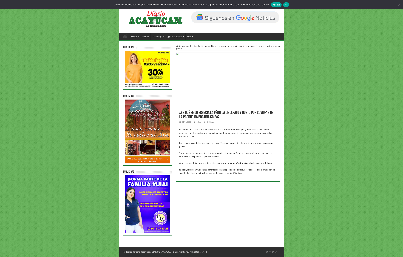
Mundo (134, 36)
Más (189, 36)
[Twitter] (273, 252)
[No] (399, 4)
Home (181, 46)
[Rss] (267, 252)
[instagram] (276, 252)
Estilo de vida (176, 36)
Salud (196, 46)
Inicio (125, 36)
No (286, 4)
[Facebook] (270, 252)
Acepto (276, 4)
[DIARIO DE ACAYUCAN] (153, 18)
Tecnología (157, 36)
